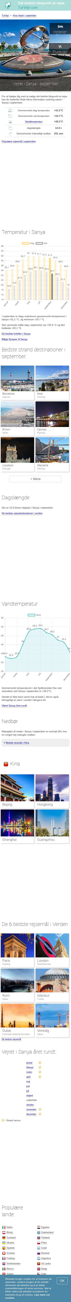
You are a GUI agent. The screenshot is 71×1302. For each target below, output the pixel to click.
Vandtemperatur (34, 121)
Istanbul (43, 995)
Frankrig (6, 964)
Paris (6, 960)
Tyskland (11, 1237)
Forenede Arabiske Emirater (16, 1034)
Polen (44, 1242)
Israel (44, 1248)
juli (27, 1091)
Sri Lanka (46, 1263)
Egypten (45, 1227)
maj (28, 1081)
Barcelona (8, 393)
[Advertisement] (35, 182)
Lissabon (7, 465)
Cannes (41, 429)
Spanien (11, 1248)
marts (29, 1072)
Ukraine (10, 1242)
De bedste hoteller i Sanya (16, 333)
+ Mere (35, 479)
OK (62, 1281)
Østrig (10, 1232)
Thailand (45, 1237)
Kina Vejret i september (24, 15)
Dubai (6, 1031)
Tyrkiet (40, 999)
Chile (43, 1274)
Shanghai (9, 839)
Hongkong (45, 804)
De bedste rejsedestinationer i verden (22, 513)
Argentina (46, 1258)
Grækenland (47, 1232)
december (31, 1114)
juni (28, 1086)
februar (29, 1067)
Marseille (42, 465)
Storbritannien (44, 964)
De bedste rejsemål (11, 1039)
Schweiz (11, 1253)
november (31, 1109)
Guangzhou (46, 839)
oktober (30, 1104)
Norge (44, 1268)
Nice (40, 393)
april (28, 1076)
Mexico (10, 1268)
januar (29, 1062)
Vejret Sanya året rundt (14, 705)
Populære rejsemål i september (19, 141)
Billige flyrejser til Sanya (14, 339)
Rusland (45, 1253)
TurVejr (5, 15)
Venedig (43, 1031)
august (29, 1095)
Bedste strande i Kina (17, 742)
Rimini (6, 429)
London (43, 960)
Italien (5, 999)
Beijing (7, 804)
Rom (6, 995)
